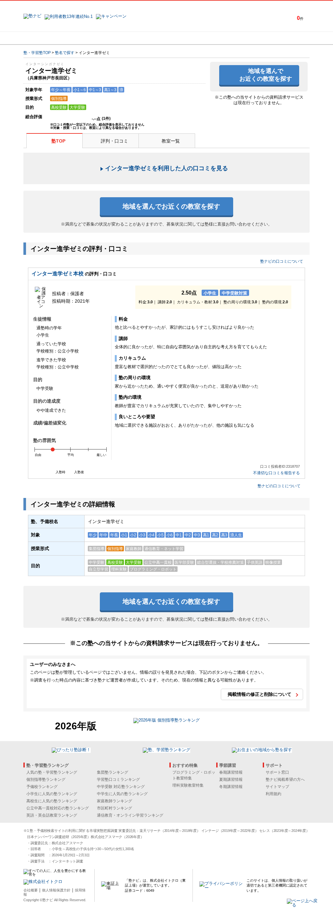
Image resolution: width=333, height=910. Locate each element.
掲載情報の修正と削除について (259, 694)
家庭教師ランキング (114, 801)
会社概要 (30, 890)
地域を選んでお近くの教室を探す (265, 75)
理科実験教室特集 (188, 785)
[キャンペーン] (285, 38)
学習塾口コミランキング (118, 779)
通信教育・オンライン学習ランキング (130, 815)
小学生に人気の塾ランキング (51, 794)
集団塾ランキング (112, 772)
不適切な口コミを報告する (276, 473)
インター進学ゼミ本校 (58, 273)
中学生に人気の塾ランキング (122, 794)
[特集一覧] (237, 38)
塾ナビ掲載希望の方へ (285, 779)
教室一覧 (171, 141)
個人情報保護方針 (56, 890)
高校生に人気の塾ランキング (51, 801)
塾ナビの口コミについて (281, 261)
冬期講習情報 (231, 786)
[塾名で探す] (94, 38)
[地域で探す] (47, 38)
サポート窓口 (277, 772)
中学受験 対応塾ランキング (121, 786)
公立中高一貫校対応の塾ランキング (57, 808)
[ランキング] (142, 38)
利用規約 (273, 794)
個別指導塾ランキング (45, 779)
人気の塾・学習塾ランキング (51, 772)
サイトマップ (277, 786)
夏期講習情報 (231, 779)
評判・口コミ (114, 141)
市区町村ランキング (114, 808)
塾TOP (58, 141)
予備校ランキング (42, 786)
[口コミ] (189, 38)
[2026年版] (166, 721)
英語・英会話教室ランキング (51, 815)
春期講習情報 (231, 772)
